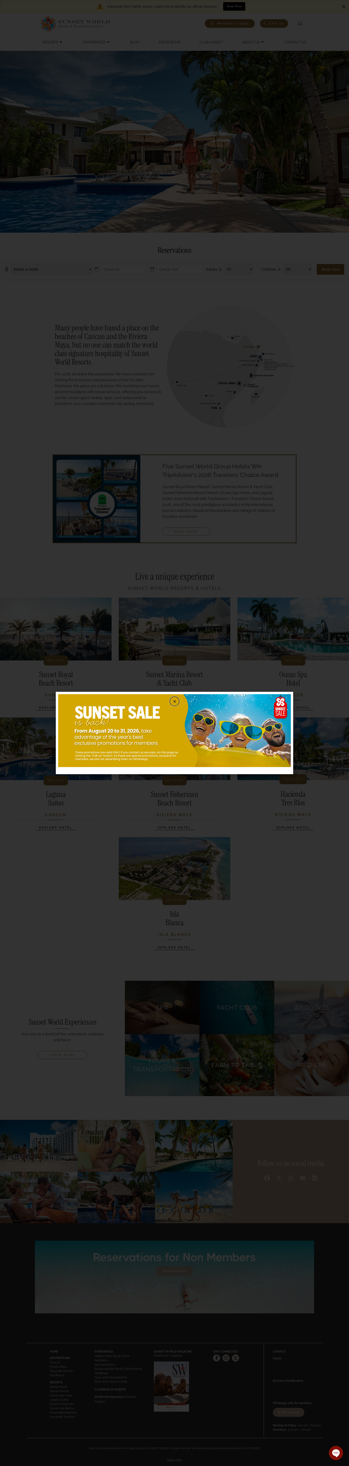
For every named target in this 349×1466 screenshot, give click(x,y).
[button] (174, 701)
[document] (174, 733)
